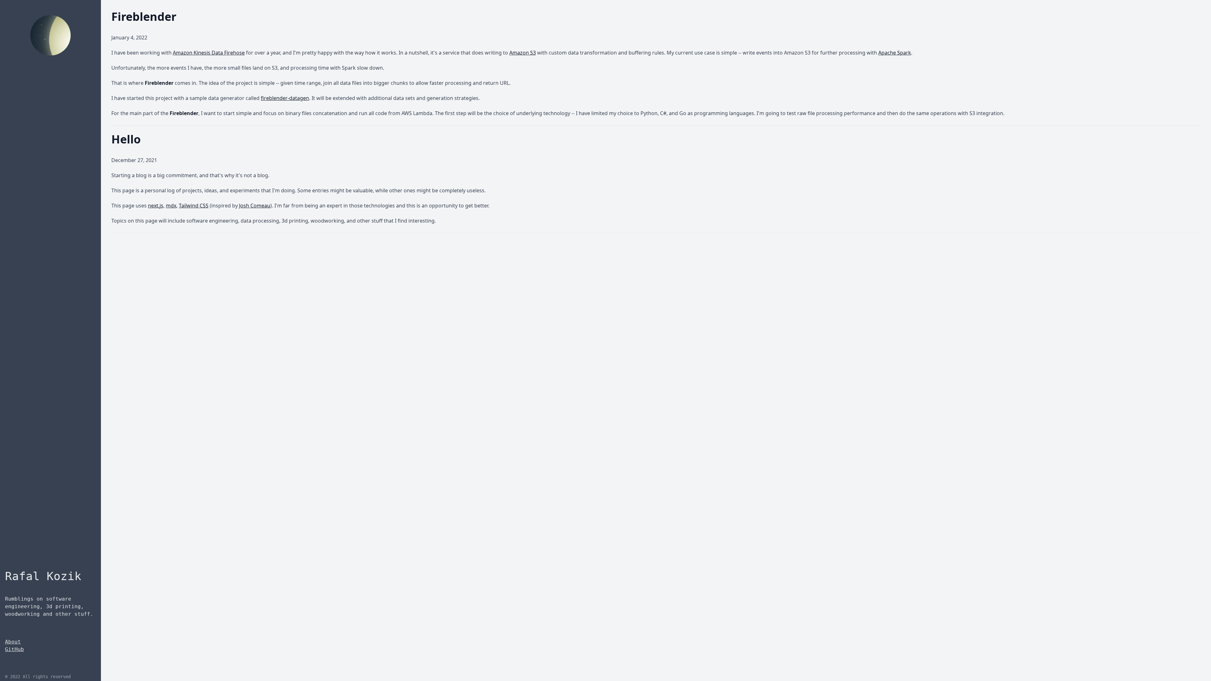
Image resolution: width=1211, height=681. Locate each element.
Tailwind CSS (193, 205)
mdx (171, 205)
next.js (155, 205)
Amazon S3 (522, 52)
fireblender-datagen (285, 98)
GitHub (14, 649)
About (13, 642)
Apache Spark (894, 52)
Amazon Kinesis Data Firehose (209, 52)
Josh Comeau (254, 205)
